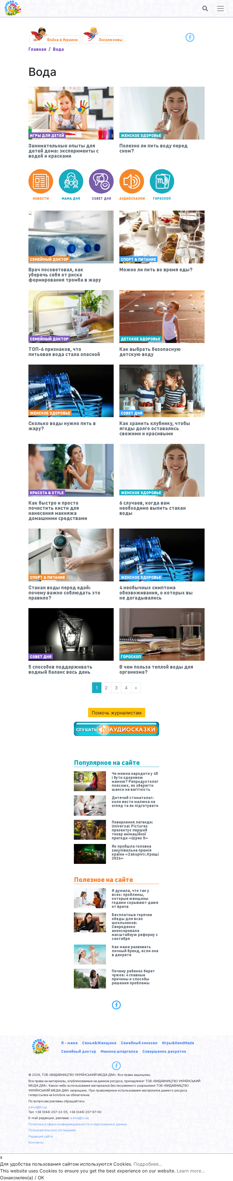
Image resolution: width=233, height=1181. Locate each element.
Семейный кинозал (139, 1042)
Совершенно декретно (164, 1051)
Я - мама (69, 1042)
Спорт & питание (138, 259)
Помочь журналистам (117, 713)
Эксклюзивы (110, 39)
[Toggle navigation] (220, 8)
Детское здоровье (140, 338)
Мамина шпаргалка (119, 1051)
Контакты (35, 1142)
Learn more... (191, 1171)
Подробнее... (148, 1164)
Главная (37, 49)
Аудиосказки (131, 198)
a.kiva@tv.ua (37, 1107)
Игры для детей (47, 135)
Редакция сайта (40, 1136)
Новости (41, 198)
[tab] (116, 1005)
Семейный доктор (49, 259)
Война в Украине (62, 39)
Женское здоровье (141, 135)
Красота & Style (47, 492)
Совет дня (101, 198)
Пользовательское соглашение (52, 1130)
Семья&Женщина (99, 1042)
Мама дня (71, 198)
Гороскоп (162, 198)
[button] (205, 8)
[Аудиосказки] (116, 729)
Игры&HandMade (178, 1042)
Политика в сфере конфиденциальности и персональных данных (77, 1124)
